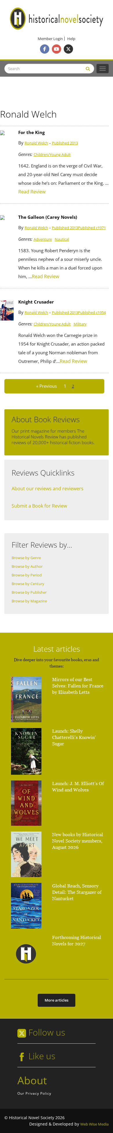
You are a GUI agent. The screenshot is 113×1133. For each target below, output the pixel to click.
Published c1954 (92, 312)
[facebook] (44, 49)
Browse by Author (27, 566)
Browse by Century (28, 583)
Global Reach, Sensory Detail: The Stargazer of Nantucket (76, 892)
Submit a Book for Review (39, 506)
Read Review (31, 191)
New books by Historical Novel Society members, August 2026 (77, 841)
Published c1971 (92, 227)
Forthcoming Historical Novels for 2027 (76, 941)
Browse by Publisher (29, 592)
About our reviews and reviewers (47, 488)
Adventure (43, 239)
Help (71, 39)
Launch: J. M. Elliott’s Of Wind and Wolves (78, 787)
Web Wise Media (94, 1124)
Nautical (62, 239)
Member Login (50, 39)
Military (80, 324)
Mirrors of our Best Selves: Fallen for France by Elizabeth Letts (77, 686)
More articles (56, 1000)
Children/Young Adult (52, 154)
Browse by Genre (26, 557)
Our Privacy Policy (34, 1093)
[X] (68, 49)
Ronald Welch (36, 143)
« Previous (46, 386)
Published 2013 (65, 143)
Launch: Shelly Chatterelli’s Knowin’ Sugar (74, 737)
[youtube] (56, 49)
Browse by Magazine (29, 601)
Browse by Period (27, 575)
